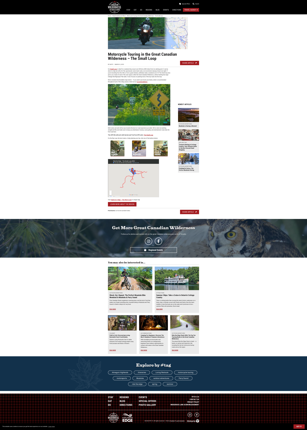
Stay (128, 10)
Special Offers (186, 4)
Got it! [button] (299, 427)
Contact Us (194, 399)
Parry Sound (183, 378)
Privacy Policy (193, 402)
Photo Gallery (147, 404)
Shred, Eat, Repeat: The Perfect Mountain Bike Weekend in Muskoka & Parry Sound (128, 296)
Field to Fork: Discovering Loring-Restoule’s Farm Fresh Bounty (120, 336)
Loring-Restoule (162, 372)
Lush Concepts (180, 421)
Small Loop (113, 69)
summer (170, 384)
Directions (176, 10)
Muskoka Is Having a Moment (188, 126)
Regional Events (155, 250)
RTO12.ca (195, 397)
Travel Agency (190, 10)
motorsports (122, 378)
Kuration (172, 421)
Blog (157, 10)
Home (109, 15)
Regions (149, 10)
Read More (113, 309)
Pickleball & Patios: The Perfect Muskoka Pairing (186, 169)
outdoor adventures (161, 378)
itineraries (142, 372)
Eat (135, 10)
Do (141, 10)
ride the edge (137, 384)
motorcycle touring (185, 372)
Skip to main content (32, 4)
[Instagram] (148, 241)
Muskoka (140, 378)
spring (154, 384)
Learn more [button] (51, 426)
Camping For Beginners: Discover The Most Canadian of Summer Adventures (152, 336)
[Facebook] (158, 241)
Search (197, 4)
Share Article (188, 63)
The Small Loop (148, 135)
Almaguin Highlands (120, 372)
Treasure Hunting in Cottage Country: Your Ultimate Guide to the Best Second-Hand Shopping (188, 147)
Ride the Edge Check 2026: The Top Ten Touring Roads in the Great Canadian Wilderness (183, 337)
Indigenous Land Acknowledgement (185, 405)
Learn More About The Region (122, 204)
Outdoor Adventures (122, 210)
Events (166, 10)
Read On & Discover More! (119, 15)
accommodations (142, 82)
